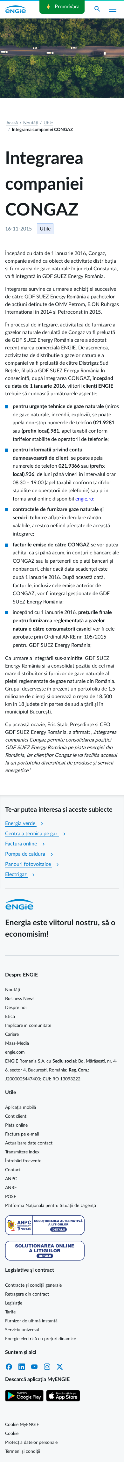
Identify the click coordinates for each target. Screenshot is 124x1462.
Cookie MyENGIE (22, 1424)
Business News (19, 999)
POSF (10, 1197)
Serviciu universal (22, 1330)
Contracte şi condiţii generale (33, 1285)
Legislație (13, 1303)
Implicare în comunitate (28, 1025)
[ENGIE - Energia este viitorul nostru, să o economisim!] (15, 9)
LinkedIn (21, 1367)
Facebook (9, 1367)
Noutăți (30, 123)
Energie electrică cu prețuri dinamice (40, 1339)
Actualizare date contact (28, 1143)
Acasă (12, 123)
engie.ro (84, 498)
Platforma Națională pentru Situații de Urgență (50, 1205)
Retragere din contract (27, 1294)
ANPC (11, 1179)
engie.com (15, 1052)
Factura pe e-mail (22, 1134)
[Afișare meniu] (112, 9)
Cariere (12, 1034)
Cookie (11, 1433)
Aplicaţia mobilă (20, 1107)
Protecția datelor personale (31, 1442)
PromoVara (62, 7)
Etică (10, 1016)
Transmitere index (22, 1152)
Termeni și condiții (22, 1451)
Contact (13, 1170)
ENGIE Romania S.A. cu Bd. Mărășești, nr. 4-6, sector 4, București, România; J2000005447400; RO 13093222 (61, 1070)
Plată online (16, 1125)
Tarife (10, 1312)
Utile (48, 123)
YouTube (34, 1367)
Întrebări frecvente (23, 1161)
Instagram (47, 1367)
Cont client (15, 1116)
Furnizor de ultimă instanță (31, 1321)
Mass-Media (17, 1043)
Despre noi (15, 1007)
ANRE (11, 1188)
